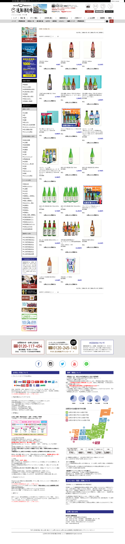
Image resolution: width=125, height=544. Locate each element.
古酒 (25, 154)
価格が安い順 (85, 32)
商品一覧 (22, 18)
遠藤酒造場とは (63, 18)
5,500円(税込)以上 (29, 244)
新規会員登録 (99, 11)
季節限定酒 (18, 21)
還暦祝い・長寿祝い (29, 195)
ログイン (89, 11)
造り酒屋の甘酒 (28, 129)
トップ (15, 18)
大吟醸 (26, 112)
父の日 (26, 191)
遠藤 (25, 120)
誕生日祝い (27, 198)
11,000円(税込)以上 (29, 239)
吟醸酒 (26, 149)
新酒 (25, 168)
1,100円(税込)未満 (29, 254)
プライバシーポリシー (89, 530)
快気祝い (26, 210)
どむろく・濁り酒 (29, 163)
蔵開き (110, 18)
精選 (25, 152)
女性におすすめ (28, 226)
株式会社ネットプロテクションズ (32, 462)
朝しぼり (26, 122)
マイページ (109, 11)
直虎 (25, 117)
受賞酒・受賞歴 (28, 101)
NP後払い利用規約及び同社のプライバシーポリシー (25, 465)
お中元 (44, 21)
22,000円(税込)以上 (29, 237)
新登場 (51, 21)
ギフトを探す (27, 87)
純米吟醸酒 (27, 145)
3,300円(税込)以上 (29, 246)
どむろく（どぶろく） (30, 127)
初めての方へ (27, 98)
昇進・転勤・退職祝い (30, 214)
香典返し (26, 212)
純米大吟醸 (27, 140)
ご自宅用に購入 (48, 18)
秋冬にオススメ (28, 186)
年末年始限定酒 (28, 229)
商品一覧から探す (29, 96)
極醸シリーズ (67, 21)
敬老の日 (26, 184)
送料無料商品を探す (29, 89)
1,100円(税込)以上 (29, 251)
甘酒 (25, 166)
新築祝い (26, 207)
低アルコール (27, 171)
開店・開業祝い (28, 200)
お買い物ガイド (47, 530)
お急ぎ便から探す (29, 91)
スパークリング (28, 156)
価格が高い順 (94, 32)
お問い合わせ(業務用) (67, 530)
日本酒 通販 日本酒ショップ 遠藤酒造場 (61, 533)
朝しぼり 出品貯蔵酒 (29, 124)
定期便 (26, 94)
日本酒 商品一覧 (38, 530)
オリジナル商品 (28, 131)
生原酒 (26, 161)
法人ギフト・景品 (29, 203)
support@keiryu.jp (74, 523)
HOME (40, 29)
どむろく (58, 21)
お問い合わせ (56, 530)
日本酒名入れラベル (29, 224)
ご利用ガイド (78, 18)
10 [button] (58, 36)
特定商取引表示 (78, 530)
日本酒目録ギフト (29, 219)
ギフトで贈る (33, 18)
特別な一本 (27, 21)
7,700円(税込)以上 (29, 242)
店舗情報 (102, 18)
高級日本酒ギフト (29, 217)
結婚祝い (26, 205)
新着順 (101, 32)
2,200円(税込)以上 (29, 249)
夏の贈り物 (37, 21)
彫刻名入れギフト (29, 222)
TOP (31, 530)
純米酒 (26, 147)
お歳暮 (26, 188)
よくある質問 (91, 18)
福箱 (25, 173)
